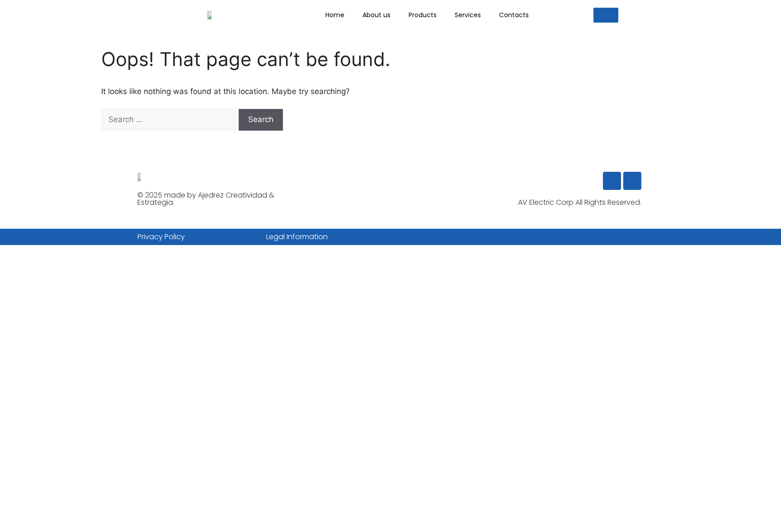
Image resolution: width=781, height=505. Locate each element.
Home (334, 14)
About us (376, 14)
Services (468, 14)
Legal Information (297, 236)
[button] (605, 15)
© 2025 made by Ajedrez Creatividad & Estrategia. (205, 199)
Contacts (514, 14)
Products (423, 14)
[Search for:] (170, 119)
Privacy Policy (161, 236)
